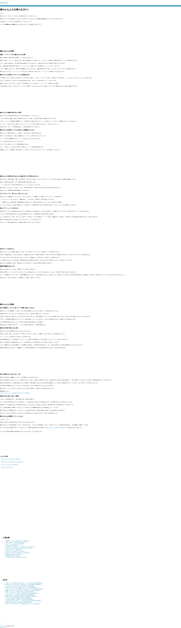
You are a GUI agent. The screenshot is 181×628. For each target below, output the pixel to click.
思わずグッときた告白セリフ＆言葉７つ (16, 551)
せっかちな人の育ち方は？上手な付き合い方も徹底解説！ (20, 585)
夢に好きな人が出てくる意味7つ (14, 554)
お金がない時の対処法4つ (7, 467)
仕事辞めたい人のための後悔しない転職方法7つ (12, 461)
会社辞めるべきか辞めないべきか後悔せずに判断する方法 (20, 546)
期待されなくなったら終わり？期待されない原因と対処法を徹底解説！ (24, 584)
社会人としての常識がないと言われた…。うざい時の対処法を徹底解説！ (24, 582)
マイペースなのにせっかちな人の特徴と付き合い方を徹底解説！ (22, 593)
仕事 (5, 5)
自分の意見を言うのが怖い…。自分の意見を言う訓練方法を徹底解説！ (24, 600)
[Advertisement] (42, 37)
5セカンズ (4, 2)
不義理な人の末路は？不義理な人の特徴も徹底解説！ (19, 602)
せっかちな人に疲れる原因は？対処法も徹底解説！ (19, 597)
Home (1, 5)
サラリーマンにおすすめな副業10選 (9, 464)
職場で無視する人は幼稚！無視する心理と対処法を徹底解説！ (21, 596)
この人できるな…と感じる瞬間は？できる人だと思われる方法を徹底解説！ (25, 588)
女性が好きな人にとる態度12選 (13, 549)
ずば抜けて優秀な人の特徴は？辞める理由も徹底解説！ (20, 599)
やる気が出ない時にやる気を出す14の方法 (16, 557)
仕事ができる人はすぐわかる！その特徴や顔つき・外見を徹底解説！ (23, 590)
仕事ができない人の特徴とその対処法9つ (55, 427)
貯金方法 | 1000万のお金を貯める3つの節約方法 (18, 552)
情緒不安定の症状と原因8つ (13, 555)
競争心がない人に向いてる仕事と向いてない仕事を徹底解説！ (21, 587)
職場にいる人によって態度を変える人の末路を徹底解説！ (20, 591)
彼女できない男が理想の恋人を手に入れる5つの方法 (19, 548)
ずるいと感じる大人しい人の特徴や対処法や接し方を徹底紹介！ (15, 393)
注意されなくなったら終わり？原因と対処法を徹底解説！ (20, 594)
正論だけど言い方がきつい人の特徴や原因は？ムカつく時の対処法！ (23, 603)
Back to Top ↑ (3, 627)
